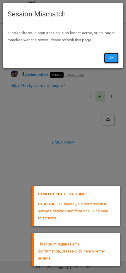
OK (111, 58)
